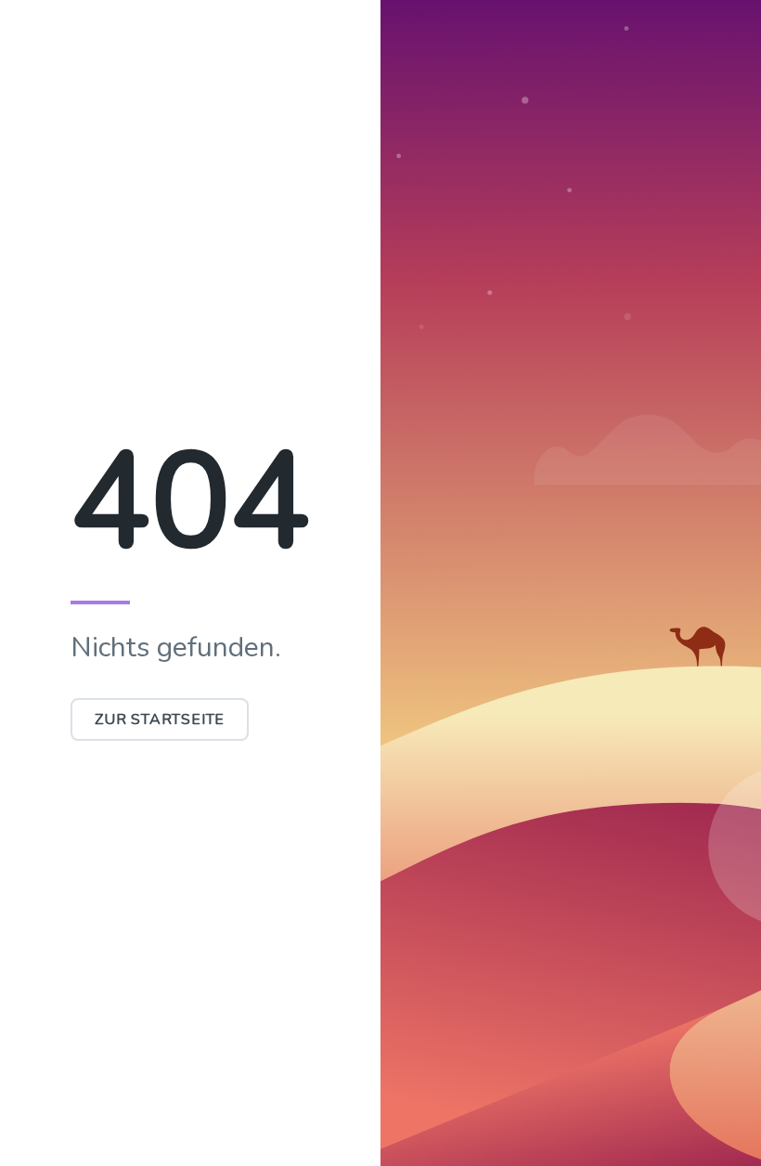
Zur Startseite (160, 719)
